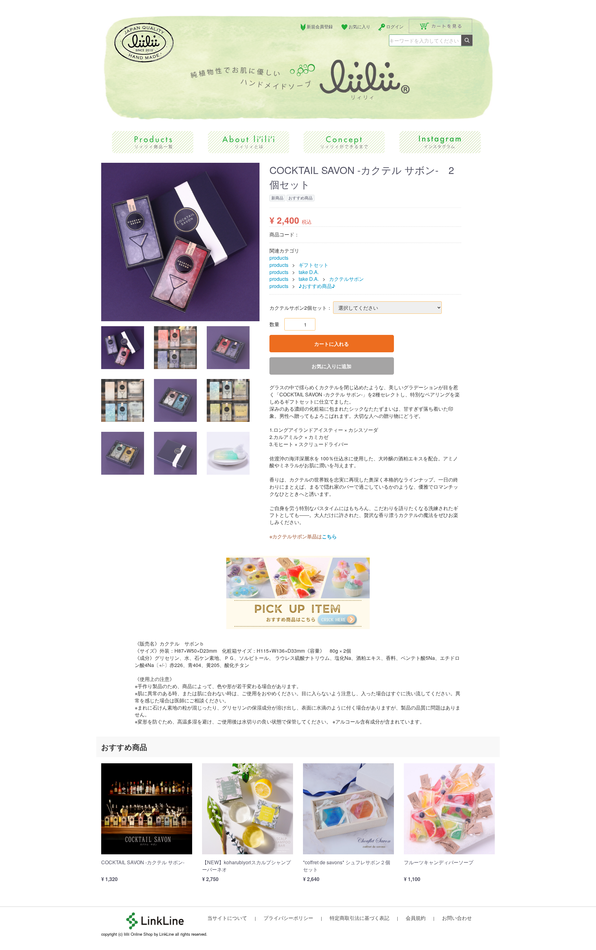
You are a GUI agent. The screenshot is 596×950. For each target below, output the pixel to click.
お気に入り (359, 26)
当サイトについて (227, 917)
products (278, 257)
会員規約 (416, 917)
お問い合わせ (457, 917)
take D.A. (309, 272)
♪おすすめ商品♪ (317, 286)
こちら (329, 536)
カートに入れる (331, 344)
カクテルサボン (346, 279)
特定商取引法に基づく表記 (359, 917)
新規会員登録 (320, 26)
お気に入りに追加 (331, 366)
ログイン (395, 26)
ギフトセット (313, 265)
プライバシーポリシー (288, 917)
